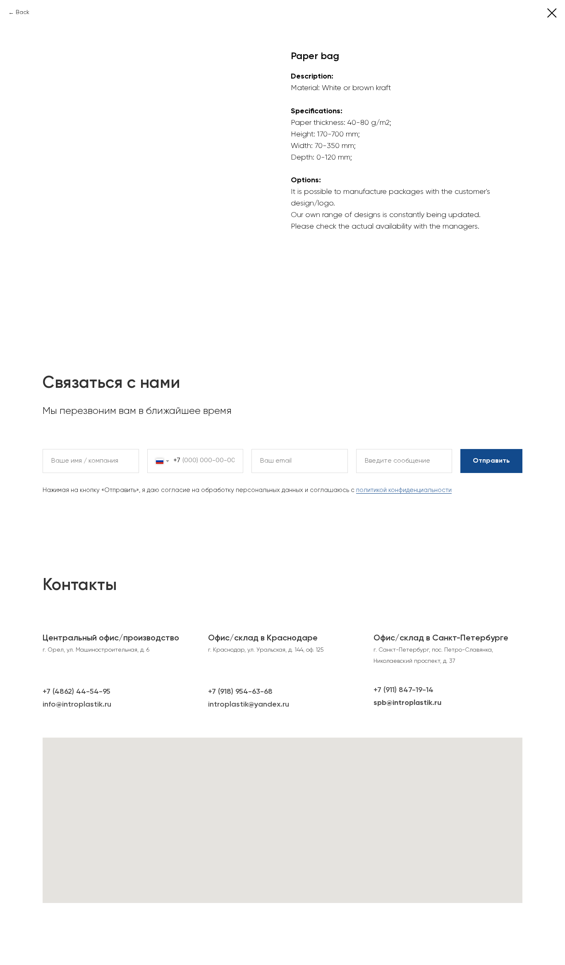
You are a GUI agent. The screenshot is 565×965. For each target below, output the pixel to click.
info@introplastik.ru (77, 704)
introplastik (228, 704)
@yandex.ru (268, 704)
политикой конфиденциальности (404, 490)
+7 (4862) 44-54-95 (76, 691)
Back (22, 12)
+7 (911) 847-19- (399, 690)
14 (429, 690)
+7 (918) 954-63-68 (240, 691)
